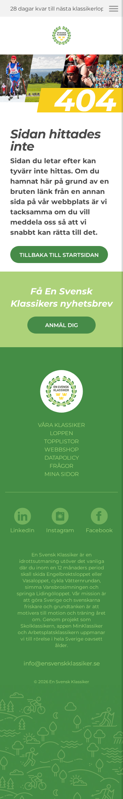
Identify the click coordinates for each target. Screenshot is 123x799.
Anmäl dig (61, 325)
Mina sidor (61, 474)
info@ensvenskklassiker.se (62, 663)
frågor (61, 466)
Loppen (61, 433)
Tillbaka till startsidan (59, 255)
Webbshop (61, 449)
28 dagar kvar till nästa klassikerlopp (59, 8)
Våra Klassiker (61, 425)
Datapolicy (61, 458)
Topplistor (61, 441)
